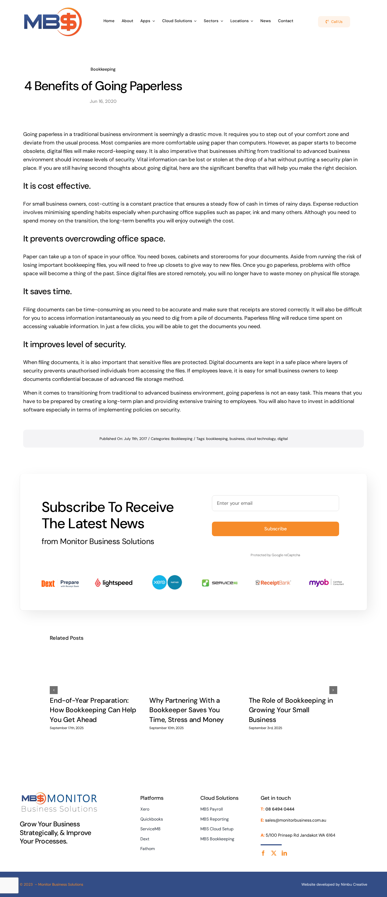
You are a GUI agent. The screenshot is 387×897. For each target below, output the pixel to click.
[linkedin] (284, 853)
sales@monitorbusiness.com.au (295, 820)
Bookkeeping (103, 69)
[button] (54, 690)
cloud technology (261, 438)
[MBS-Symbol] (53, 7)
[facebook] (263, 853)
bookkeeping (217, 438)
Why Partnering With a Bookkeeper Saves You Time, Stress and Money (186, 710)
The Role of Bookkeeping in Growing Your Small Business (291, 710)
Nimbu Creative (354, 884)
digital (282, 438)
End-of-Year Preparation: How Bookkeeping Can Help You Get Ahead (93, 710)
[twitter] (273, 853)
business (237, 438)
